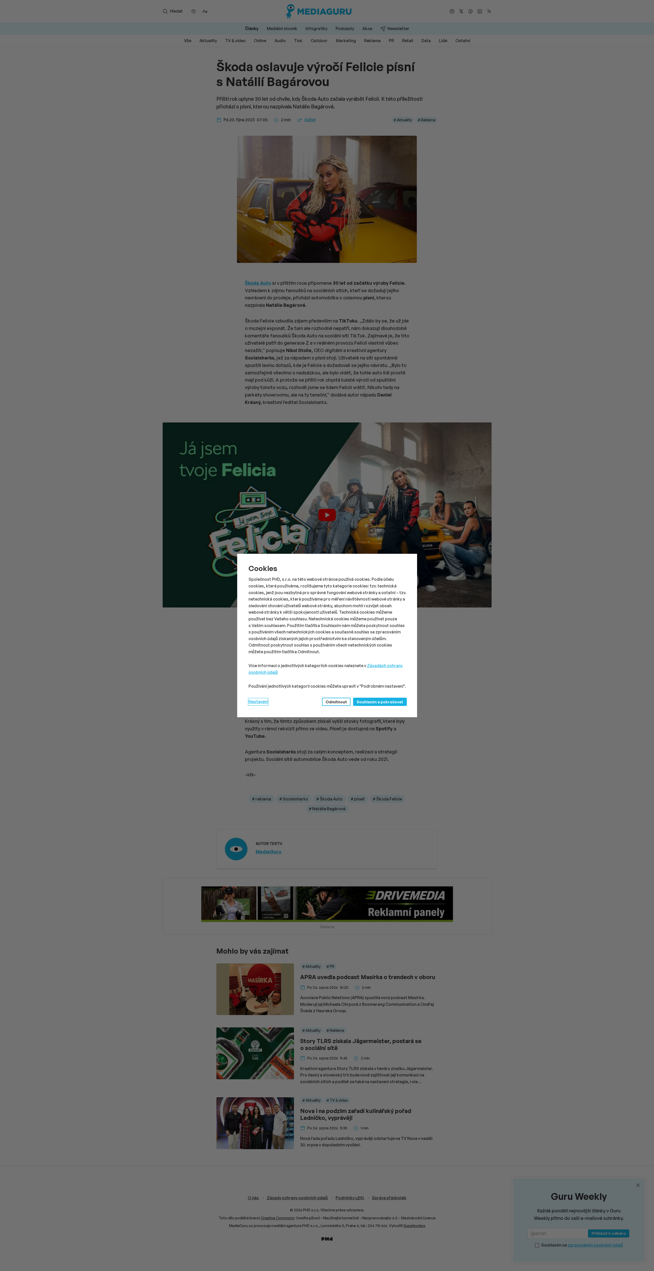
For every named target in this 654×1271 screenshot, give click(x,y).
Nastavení (258, 701)
